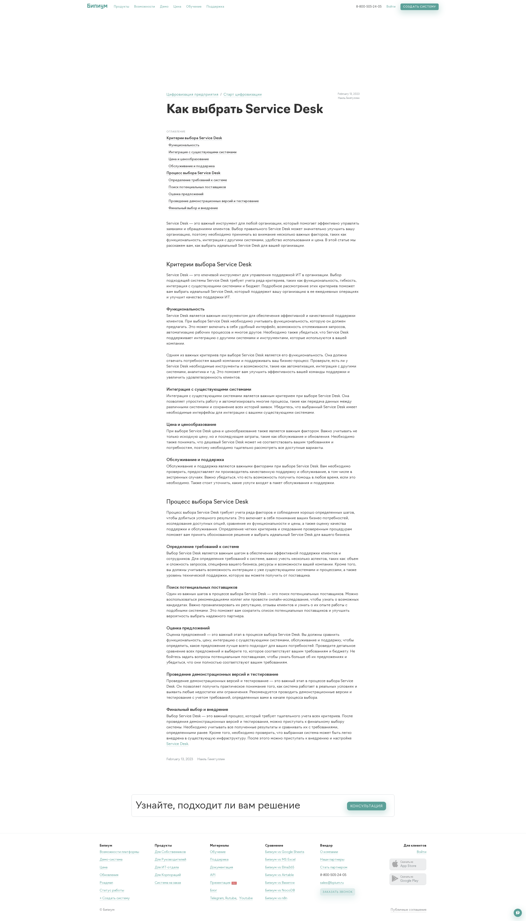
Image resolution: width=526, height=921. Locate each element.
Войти (391, 6)
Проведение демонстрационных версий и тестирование (213, 201)
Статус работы (112, 890)
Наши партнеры (332, 859)
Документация (221, 867)
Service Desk (177, 744)
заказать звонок (338, 892)
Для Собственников (170, 852)
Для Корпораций (168, 875)
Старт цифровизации (243, 95)
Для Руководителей (170, 859)
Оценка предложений (185, 194)
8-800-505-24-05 (369, 6)
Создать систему (419, 7)
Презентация (220, 883)
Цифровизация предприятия (192, 95)
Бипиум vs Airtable (279, 875)
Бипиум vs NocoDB (280, 890)
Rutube (230, 898)
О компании (329, 852)
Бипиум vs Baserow (280, 883)
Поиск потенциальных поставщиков (197, 187)
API (213, 875)
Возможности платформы (119, 852)
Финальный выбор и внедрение (193, 208)
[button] (121, 6)
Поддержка (215, 6)
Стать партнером (333, 867)
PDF (234, 883)
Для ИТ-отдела (167, 867)
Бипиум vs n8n (276, 898)
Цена (177, 6)
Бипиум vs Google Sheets (284, 852)
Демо (164, 6)
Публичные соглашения (408, 910)
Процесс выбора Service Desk (193, 173)
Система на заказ (168, 883)
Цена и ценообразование (188, 159)
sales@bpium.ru (332, 883)
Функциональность (183, 145)
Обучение (194, 6)
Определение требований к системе (197, 180)
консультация (366, 806)
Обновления (109, 875)
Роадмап (106, 883)
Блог (213, 890)
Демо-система (111, 859)
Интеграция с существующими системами (202, 152)
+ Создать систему (115, 898)
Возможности (144, 6)
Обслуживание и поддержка (191, 166)
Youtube (246, 898)
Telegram (217, 898)
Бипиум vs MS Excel (280, 859)
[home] (97, 6)
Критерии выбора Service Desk (194, 138)
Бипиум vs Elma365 (279, 867)
